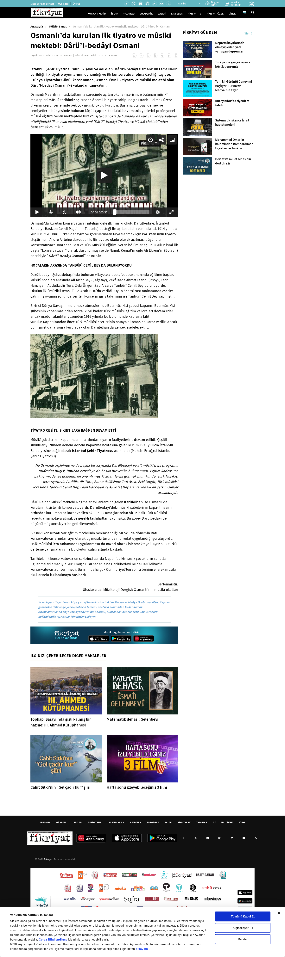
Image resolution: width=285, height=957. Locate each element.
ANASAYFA (45, 822)
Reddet (243, 939)
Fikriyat (48, 859)
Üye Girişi (63, 3)
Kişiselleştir (241, 927)
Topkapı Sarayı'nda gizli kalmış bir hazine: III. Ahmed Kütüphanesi (60, 722)
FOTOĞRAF (153, 822)
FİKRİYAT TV (194, 13)
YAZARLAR (129, 13)
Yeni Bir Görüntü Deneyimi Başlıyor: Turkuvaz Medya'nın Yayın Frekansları (233, 86)
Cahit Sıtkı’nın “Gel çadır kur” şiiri (60, 787)
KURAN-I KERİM (116, 822)
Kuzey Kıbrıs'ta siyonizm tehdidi (232, 103)
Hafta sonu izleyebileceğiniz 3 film (137, 787)
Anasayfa (36, 26)
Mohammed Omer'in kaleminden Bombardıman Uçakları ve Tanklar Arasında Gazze (234, 144)
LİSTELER (176, 13)
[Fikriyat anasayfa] (67, 635)
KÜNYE (241, 822)
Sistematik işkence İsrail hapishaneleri (232, 122)
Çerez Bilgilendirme (53, 939)
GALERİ (162, 13)
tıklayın (90, 617)
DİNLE (232, 13)
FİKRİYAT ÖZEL (215, 13)
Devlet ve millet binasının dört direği (233, 161)
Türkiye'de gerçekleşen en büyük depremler (233, 64)
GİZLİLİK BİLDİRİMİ (223, 822)
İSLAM (114, 13)
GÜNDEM (61, 822)
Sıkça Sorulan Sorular (42, 3)
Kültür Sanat (58, 26)
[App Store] (98, 638)
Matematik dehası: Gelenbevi (132, 719)
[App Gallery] (143, 638)
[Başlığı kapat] (279, 912)
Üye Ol (76, 3)
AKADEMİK (146, 13)
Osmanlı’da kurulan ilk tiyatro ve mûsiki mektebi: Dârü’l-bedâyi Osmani (121, 26)
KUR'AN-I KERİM (97, 13)
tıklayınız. (143, 948)
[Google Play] (121, 638)
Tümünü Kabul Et (243, 916)
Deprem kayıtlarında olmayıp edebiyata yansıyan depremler (229, 47)
